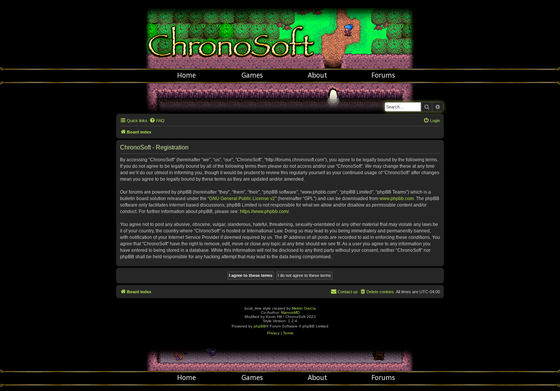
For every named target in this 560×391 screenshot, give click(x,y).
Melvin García (304, 308)
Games (252, 74)
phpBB (260, 326)
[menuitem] (157, 120)
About (317, 74)
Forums (383, 74)
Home (186, 74)
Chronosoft (280, 34)
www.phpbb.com (396, 198)
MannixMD (290, 312)
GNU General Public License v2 (242, 198)
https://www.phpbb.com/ (264, 211)
